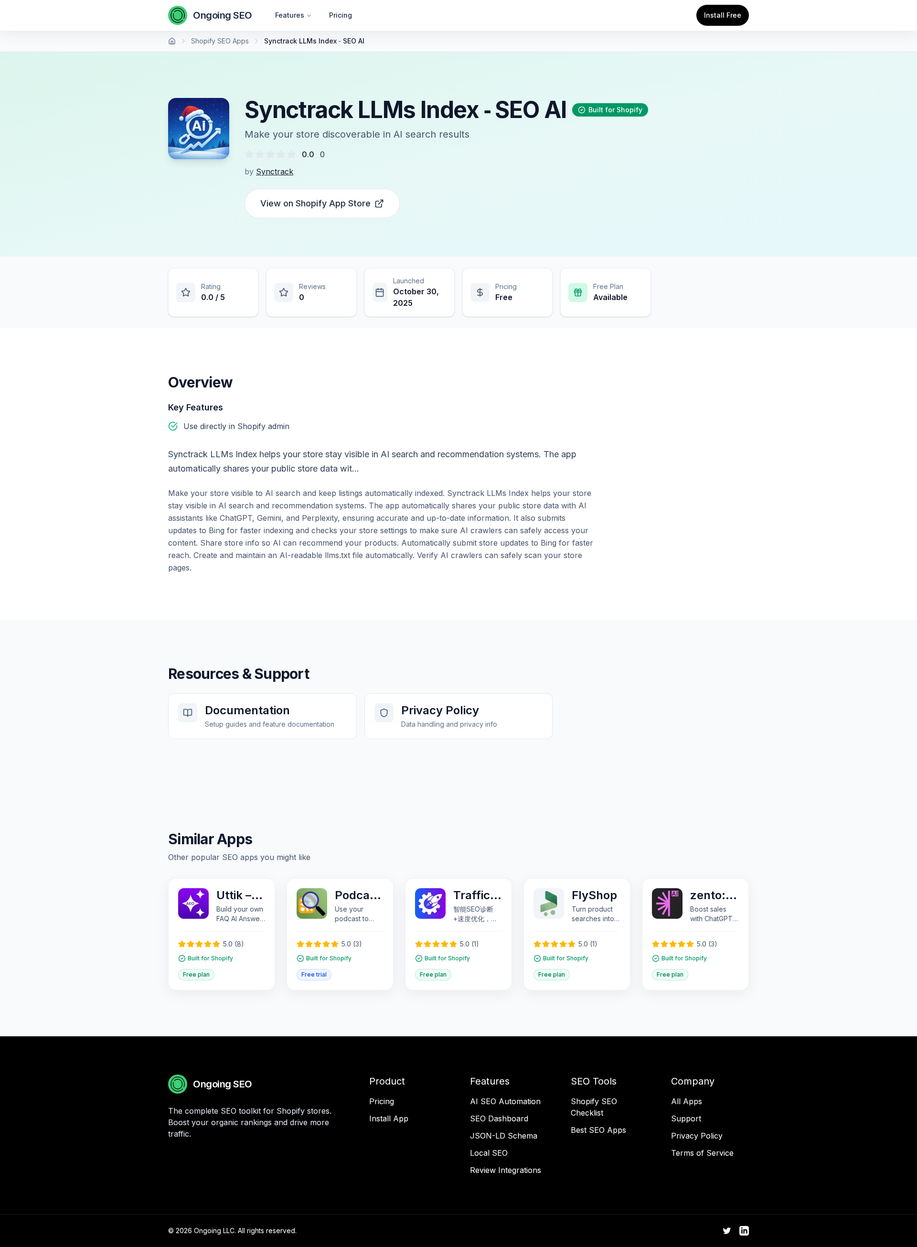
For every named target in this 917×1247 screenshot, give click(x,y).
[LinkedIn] (744, 1231)
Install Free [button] (722, 15)
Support (686, 1118)
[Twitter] (727, 1231)
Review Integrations (505, 1170)
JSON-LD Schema (503, 1135)
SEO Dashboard (499, 1118)
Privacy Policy (697, 1135)
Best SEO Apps (598, 1130)
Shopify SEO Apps (220, 41)
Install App (388, 1118)
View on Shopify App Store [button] (315, 203)
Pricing (340, 15)
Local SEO (489, 1153)
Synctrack (274, 171)
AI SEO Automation (505, 1101)
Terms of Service (702, 1153)
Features (289, 15)
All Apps (686, 1101)
